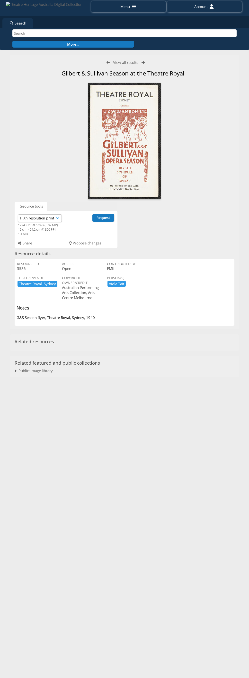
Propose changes (86, 243)
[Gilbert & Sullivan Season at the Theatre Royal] (124, 141)
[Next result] (143, 62)
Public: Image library (35, 370)
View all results (125, 62)
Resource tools (30, 206)
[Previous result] (108, 62)
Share (27, 243)
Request (103, 217)
